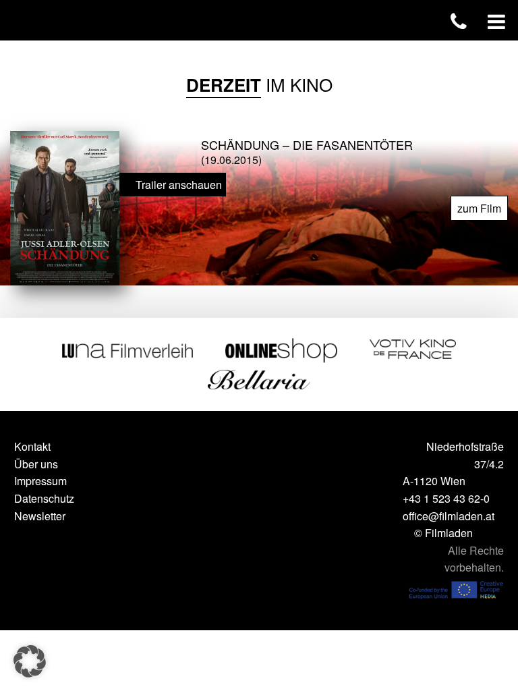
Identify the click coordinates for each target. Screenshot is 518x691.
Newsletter (39, 516)
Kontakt (32, 446)
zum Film (479, 208)
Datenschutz (44, 498)
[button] (29, 661)
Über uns (36, 464)
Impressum (40, 481)
